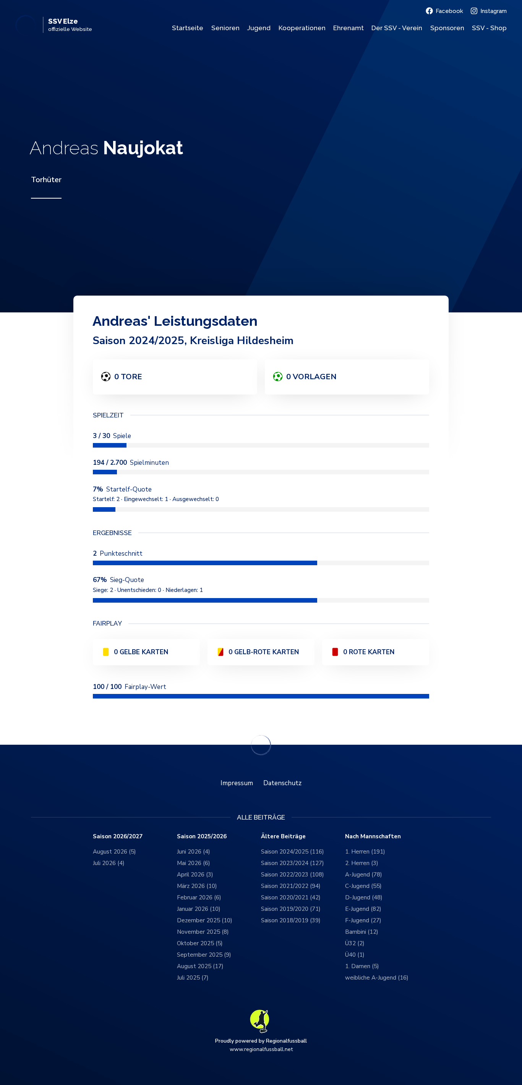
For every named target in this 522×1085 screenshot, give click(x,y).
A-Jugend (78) (363, 874)
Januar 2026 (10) (198, 909)
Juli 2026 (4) (109, 863)
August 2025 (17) (200, 966)
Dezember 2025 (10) (204, 920)
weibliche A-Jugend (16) (377, 978)
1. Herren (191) (365, 851)
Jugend (259, 28)
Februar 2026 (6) (199, 897)
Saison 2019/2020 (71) (291, 909)
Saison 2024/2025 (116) (292, 851)
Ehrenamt (348, 28)
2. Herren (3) (361, 863)
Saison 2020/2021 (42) (291, 897)
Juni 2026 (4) (193, 851)
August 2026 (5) (114, 851)
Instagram (493, 11)
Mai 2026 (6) (193, 863)
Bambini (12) (361, 932)
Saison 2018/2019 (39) (291, 920)
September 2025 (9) (204, 955)
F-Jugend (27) (363, 920)
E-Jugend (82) (363, 909)
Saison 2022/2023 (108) (292, 874)
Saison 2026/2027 (118, 836)
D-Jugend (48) (364, 897)
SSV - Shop (489, 28)
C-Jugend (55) (363, 886)
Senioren (225, 28)
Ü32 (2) (355, 943)
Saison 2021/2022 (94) (291, 886)
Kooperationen (302, 28)
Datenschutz (282, 783)
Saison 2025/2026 (202, 836)
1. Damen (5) (362, 966)
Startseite (187, 28)
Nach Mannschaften (373, 836)
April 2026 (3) (195, 874)
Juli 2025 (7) (193, 978)
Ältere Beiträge (283, 836)
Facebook (449, 11)
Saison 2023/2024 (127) (292, 863)
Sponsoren (447, 28)
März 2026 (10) (197, 886)
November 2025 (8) (203, 932)
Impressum (236, 783)
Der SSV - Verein (396, 28)
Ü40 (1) (355, 955)
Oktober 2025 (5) (200, 943)
